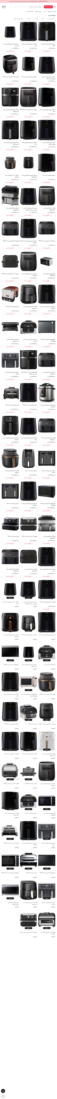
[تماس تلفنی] (3, 1091)
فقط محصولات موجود (18, 18)
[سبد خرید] (55, 7)
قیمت (36, 18)
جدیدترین (51, 18)
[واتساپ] (3, 1096)
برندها (43, 18)
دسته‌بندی (29, 18)
